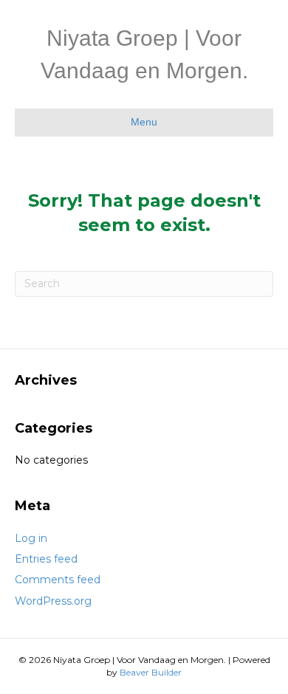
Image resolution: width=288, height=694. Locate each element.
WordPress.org (53, 601)
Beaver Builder (151, 672)
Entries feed (46, 559)
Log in (31, 538)
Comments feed (57, 579)
